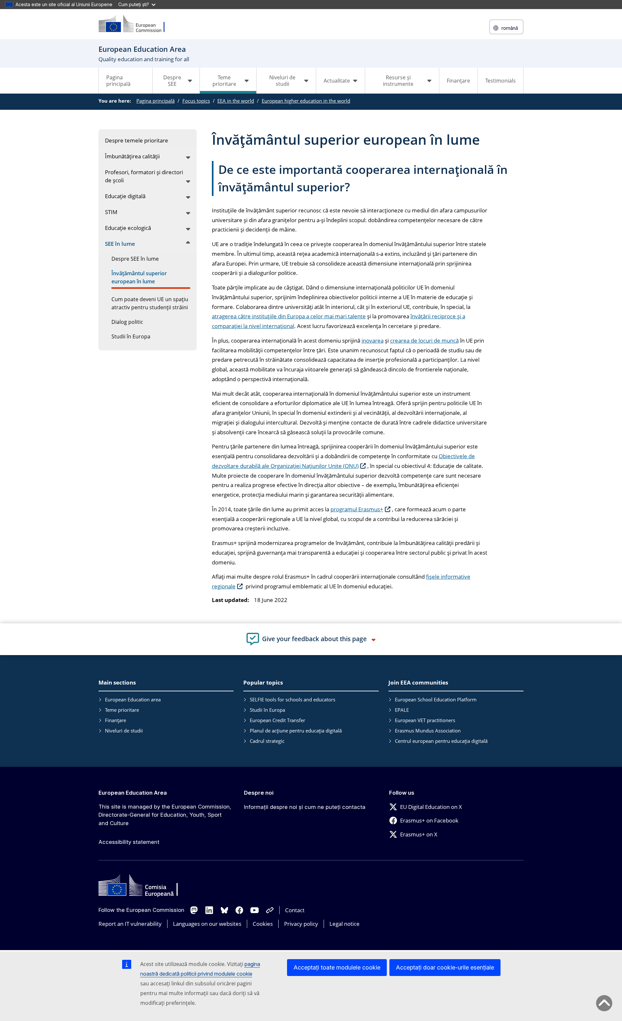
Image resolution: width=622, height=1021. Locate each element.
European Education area (133, 699)
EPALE (402, 710)
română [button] (509, 28)
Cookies (263, 923)
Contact (295, 910)
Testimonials (500, 80)
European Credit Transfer (277, 720)
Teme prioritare (122, 710)
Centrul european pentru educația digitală (441, 741)
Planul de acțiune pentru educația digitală (296, 730)
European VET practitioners (425, 720)
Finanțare (458, 80)
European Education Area (132, 792)
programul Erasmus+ (356, 509)
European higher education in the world (306, 100)
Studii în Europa (267, 710)
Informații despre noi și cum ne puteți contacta (304, 807)
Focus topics (196, 100)
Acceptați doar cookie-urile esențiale (445, 967)
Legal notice (344, 923)
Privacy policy (301, 923)
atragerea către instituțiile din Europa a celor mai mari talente (289, 316)
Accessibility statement (128, 842)
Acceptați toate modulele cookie (337, 967)
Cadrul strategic (267, 741)
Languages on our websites (207, 923)
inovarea (373, 340)
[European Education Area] (135, 24)
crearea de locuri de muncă (424, 340)
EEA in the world (235, 100)
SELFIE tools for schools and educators (292, 699)
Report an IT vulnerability (130, 923)
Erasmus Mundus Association (428, 730)
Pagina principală (118, 80)
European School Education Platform (436, 699)
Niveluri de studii (124, 730)
